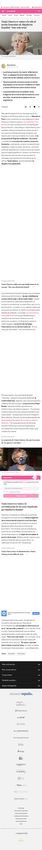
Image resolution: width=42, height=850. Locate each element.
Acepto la (12, 491)
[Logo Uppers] (21, 764)
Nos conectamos (9, 669)
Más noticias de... (9, 664)
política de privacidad (15, 491)
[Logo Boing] (21, 744)
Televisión (37, 15)
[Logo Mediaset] (21, 695)
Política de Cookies (21, 818)
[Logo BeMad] (21, 758)
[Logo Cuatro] (21, 717)
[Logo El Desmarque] (21, 731)
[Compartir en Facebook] (39, 107)
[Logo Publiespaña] (21, 791)
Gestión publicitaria (21, 821)
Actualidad (11, 11)
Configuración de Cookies (21, 816)
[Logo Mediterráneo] (21, 798)
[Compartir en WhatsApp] (25, 107)
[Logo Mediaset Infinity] (21, 703)
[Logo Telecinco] (21, 710)
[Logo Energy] (21, 751)
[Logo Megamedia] (22, 833)
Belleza (22, 15)
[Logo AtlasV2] (21, 785)
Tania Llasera (21, 653)
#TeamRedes (11, 65)
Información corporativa (21, 810)
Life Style (29, 15)
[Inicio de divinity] (3, 11)
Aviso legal (21, 808)
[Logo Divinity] (21, 724)
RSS (21, 824)
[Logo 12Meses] (21, 778)
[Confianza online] (21, 843)
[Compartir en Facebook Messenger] (34, 107)
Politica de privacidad (21, 813)
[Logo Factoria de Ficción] (21, 737)
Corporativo (7, 675)
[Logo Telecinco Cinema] (21, 771)
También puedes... (9, 680)
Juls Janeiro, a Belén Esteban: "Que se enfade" (16, 7)
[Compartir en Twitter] (30, 107)
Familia (4, 15)
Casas (10, 15)
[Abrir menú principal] (39, 11)
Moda (16, 15)
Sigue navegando (9, 685)
